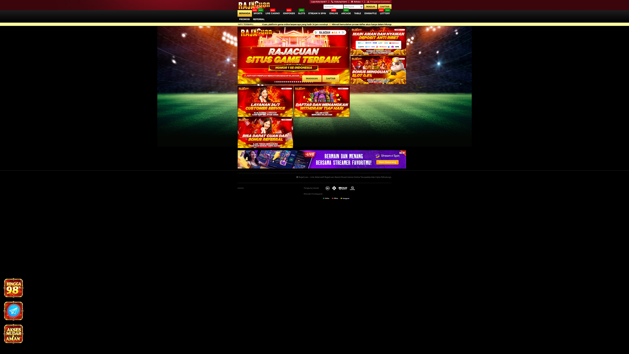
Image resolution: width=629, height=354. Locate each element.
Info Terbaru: (246, 24)
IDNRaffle (370, 13)
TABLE (357, 13)
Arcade (346, 13)
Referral (259, 19)
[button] (275, 81)
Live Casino (273, 13)
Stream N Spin (317, 13)
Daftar (384, 6)
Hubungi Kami (340, 1)
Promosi (244, 19)
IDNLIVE (333, 13)
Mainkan (312, 78)
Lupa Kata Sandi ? (319, 1)
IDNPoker (289, 13)
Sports (258, 13)
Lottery (385, 13)
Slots (301, 13)
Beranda (244, 13)
